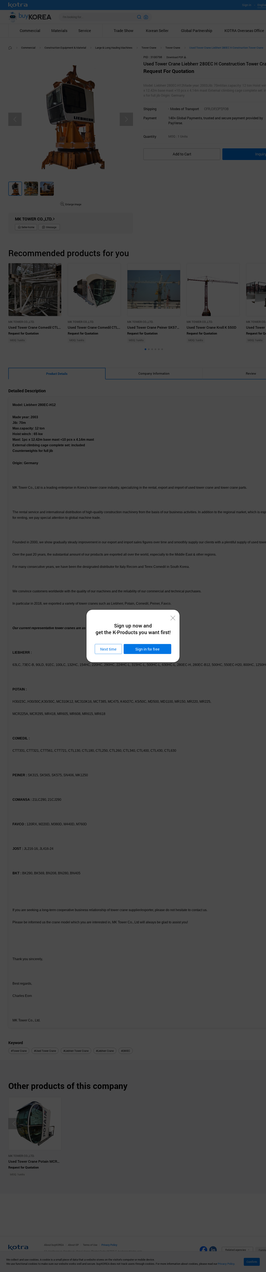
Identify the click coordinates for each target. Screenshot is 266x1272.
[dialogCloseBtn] (172, 618)
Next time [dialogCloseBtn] (108, 648)
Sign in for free (147, 648)
